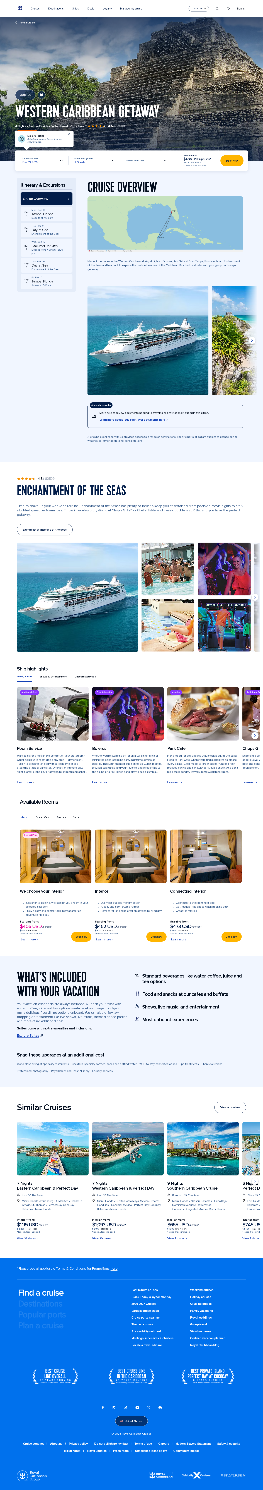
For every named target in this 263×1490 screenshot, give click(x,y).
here (114, 1268)
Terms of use (143, 1443)
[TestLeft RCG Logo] (32, 1480)
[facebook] (103, 1408)
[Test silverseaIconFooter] (233, 1478)
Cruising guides (201, 1303)
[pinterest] (160, 1408)
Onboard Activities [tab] (85, 676)
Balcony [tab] (61, 817)
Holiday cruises (200, 1297)
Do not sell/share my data (111, 1443)
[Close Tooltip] (69, 134)
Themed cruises (142, 1324)
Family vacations (201, 1310)
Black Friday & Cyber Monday (151, 1297)
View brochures (200, 1331)
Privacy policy (78, 1443)
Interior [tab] (24, 817)
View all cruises (230, 1107)
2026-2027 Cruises (144, 1303)
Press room (121, 1450)
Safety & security (228, 1443)
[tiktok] (126, 1408)
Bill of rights (72, 1450)
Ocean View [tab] (43, 817)
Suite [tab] (76, 817)
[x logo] (148, 1408)
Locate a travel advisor (147, 1345)
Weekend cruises (201, 1290)
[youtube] (137, 1408)
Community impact (186, 1450)
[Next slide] (252, 340)
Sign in (241, 8)
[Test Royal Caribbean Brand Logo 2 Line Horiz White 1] (161, 1477)
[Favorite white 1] (228, 8)
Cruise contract (33, 1443)
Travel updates (97, 1450)
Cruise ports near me (146, 1317)
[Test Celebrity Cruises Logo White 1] (196, 1477)
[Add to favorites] (41, 95)
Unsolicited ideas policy (151, 1450)
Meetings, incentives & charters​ (153, 1338)
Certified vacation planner (207, 1338)
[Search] (217, 9)
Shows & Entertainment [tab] (53, 676)
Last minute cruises (145, 1290)
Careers (163, 1443)
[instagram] (114, 1408)
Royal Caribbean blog (204, 1345)
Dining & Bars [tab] (24, 676)
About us (56, 1443)
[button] (46, 198)
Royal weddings (201, 1317)
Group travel (198, 1324)
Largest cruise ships (145, 1310)
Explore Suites (28, 1035)
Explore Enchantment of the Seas (45, 529)
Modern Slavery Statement (193, 1443)
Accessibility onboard (146, 1331)
